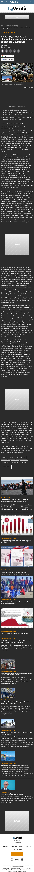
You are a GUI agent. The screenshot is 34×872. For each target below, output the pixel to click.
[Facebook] (12, 859)
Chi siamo (6, 846)
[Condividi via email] (14, 51)
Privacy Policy (10, 869)
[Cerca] (6, 2)
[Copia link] (18, 51)
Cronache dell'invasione (12, 25)
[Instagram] (18, 859)
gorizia (11, 457)
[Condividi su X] (6, 51)
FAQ (13, 849)
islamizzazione (21, 457)
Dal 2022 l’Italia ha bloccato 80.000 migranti (14, 633)
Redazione (28, 846)
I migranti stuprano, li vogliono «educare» (14, 572)
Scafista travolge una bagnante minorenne (14, 765)
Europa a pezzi (5, 497)
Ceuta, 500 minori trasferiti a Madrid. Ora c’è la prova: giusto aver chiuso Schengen (15, 641)
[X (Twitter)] (15, 859)
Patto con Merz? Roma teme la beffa (12, 794)
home (2, 25)
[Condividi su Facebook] (2, 51)
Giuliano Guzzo (6, 47)
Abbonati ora (17, 854)
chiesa (4, 457)
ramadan (24, 462)
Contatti (19, 849)
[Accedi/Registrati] (31, 2)
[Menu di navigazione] (2, 2)
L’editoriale (14, 846)
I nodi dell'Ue (5, 792)
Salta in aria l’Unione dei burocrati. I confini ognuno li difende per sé (15, 501)
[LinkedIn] (22, 859)
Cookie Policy (16, 869)
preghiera (15, 462)
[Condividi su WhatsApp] (10, 51)
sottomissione (6, 467)
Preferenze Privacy (24, 869)
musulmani (5, 462)
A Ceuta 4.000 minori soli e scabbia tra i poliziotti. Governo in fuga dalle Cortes (16, 674)
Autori (21, 846)
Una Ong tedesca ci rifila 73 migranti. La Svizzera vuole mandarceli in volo (16, 702)
